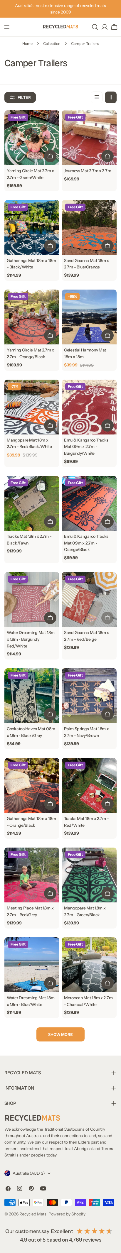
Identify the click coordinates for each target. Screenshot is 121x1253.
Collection (51, 43)
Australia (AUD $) (29, 1173)
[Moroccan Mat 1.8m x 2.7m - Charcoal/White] (89, 964)
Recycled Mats (32, 1214)
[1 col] (96, 97)
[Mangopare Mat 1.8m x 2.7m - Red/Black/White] (31, 407)
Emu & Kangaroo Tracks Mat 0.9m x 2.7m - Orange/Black (86, 543)
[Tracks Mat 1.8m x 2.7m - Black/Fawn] (31, 503)
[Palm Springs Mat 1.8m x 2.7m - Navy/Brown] (89, 695)
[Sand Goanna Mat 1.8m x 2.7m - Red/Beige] (89, 599)
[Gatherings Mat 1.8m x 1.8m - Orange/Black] (31, 785)
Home (27, 43)
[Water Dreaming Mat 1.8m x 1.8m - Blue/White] (31, 964)
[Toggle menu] (7, 27)
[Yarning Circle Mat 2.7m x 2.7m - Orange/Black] (31, 317)
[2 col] (111, 97)
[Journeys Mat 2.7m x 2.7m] (89, 137)
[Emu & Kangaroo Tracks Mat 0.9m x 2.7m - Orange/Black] (89, 503)
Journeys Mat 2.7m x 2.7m (87, 170)
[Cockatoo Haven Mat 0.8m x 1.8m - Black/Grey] (31, 695)
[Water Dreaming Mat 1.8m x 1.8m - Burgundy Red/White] (31, 599)
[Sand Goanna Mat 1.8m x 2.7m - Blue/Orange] (89, 227)
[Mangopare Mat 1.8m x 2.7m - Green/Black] (89, 875)
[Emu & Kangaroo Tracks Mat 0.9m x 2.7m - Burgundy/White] (89, 407)
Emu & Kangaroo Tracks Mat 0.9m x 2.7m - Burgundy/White (86, 446)
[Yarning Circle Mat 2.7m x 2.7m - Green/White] (31, 137)
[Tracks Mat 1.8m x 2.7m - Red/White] (89, 785)
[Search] (95, 27)
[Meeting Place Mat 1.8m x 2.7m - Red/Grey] (31, 875)
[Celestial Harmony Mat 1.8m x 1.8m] (89, 317)
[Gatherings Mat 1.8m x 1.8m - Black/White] (31, 227)
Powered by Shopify (66, 1214)
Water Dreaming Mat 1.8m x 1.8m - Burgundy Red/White (31, 639)
